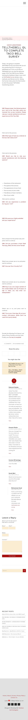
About (9, 695)
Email (10, 526)
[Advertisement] (14, 21)
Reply (10, 420)
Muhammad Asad (19, 343)
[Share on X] (11, 353)
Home (4, 695)
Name (3, 526)
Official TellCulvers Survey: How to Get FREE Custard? (13, 614)
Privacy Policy (21, 695)
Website (3, 532)
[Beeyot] (11, 3)
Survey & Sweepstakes (14, 45)
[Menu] (24, 3)
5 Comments (7, 343)
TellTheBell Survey (9, 77)
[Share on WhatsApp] (17, 353)
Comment (4, 539)
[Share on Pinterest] (23, 353)
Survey (14, 695)
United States (9, 288)
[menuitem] (24, 3)
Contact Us (14, 697)
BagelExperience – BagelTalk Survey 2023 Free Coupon (13, 631)
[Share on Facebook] (5, 353)
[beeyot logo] (14, 689)
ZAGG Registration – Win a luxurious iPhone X (11, 634)
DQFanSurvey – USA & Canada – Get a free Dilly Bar (13, 637)
